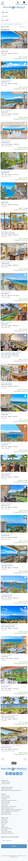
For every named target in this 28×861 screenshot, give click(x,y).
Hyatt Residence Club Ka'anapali (8, 806)
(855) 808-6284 (9, 787)
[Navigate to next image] (25, 39)
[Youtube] (17, 773)
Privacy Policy (4, 830)
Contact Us (3, 824)
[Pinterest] (14, 773)
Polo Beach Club (5, 803)
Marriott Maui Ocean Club (7, 808)
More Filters (6, 27)
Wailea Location (5, 827)
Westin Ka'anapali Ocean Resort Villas (10, 811)
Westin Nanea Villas (5, 812)
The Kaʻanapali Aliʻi (5, 797)
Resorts (3, 794)
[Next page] (25, 759)
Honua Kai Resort (5, 796)
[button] (14, 16)
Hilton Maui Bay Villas (6, 814)
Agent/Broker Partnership (7, 833)
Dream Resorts (20, 855)
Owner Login (4, 822)
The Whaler (3, 799)
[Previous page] (2, 759)
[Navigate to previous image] (2, 39)
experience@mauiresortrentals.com (13, 790)
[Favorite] (25, 33)
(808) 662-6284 (8, 789)
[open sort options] (26, 27)
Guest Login (4, 819)
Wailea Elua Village (5, 802)
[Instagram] (10, 773)
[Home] (14, 8)
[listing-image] (14, 39)
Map (13, 763)
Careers (3, 825)
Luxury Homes (4, 805)
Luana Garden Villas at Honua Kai (9, 800)
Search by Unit (4, 821)
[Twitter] (20, 773)
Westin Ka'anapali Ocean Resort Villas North (11, 809)
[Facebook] (7, 773)
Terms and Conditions (6, 831)
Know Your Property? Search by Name (11, 24)
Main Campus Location (6, 828)
